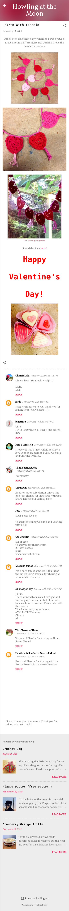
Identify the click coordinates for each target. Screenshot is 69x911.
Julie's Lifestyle (24, 444)
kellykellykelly (41, 905)
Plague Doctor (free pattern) (27, 786)
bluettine (20, 421)
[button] (64, 26)
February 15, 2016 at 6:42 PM (47, 444)
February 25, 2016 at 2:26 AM (30, 633)
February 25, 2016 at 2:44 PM (30, 656)
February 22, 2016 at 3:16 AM (44, 537)
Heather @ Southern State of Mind (35, 653)
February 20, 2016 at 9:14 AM (41, 487)
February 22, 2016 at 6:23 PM (47, 589)
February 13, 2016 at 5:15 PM (35, 401)
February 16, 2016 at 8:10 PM (30, 471)
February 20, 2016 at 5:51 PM (35, 510)
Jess (17, 510)
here (43, 248)
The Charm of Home (27, 630)
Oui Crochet (22, 536)
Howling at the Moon (34, 10)
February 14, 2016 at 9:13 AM (40, 421)
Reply (18, 394)
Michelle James (24, 565)
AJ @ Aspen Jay (24, 588)
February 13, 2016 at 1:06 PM (44, 375)
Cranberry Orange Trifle (23, 824)
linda (18, 401)
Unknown (21, 487)
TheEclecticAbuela (26, 467)
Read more (59, 776)
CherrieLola (22, 375)
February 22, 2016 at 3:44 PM (48, 566)
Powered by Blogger (36, 898)
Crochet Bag (12, 749)
